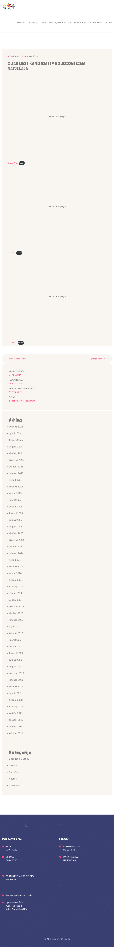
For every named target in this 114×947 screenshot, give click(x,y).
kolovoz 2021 (16, 733)
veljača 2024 (16, 600)
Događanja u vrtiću (37, 22)
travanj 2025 (16, 513)
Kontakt (108, 22)
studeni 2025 (16, 466)
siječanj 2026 (16, 453)
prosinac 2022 (16, 673)
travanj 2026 (16, 440)
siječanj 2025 (16, 533)
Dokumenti (80, 22)
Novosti (13, 778)
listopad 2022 (16, 680)
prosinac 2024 (16, 540)
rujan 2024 (15, 560)
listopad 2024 (16, 553)
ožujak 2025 (15, 520)
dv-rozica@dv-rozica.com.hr (22, 401)
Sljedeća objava (97, 359)
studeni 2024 (16, 546)
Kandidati (11, 253)
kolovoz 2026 (16, 426)
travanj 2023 (16, 653)
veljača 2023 (16, 666)
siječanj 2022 (16, 720)
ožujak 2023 (15, 660)
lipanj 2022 (15, 693)
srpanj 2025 (15, 493)
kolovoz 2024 (16, 566)
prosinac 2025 (16, 460)
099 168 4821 (15, 392)
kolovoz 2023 (16, 633)
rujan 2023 (15, 626)
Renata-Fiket (13, 163)
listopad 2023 (16, 620)
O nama (21, 22)
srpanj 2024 (15, 573)
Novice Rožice (94, 22)
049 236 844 (15, 375)
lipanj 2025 (15, 500)
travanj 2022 (16, 706)
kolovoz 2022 (16, 686)
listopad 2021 (16, 726)
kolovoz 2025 (16, 486)
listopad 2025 (16, 473)
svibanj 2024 (16, 580)
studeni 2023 (16, 613)
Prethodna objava (18, 359)
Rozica (16, 56)
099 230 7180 (15, 383)
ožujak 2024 (15, 593)
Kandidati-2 (12, 343)
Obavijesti (14, 785)
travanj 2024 (16, 586)
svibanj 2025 (16, 506)
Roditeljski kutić (57, 22)
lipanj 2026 (15, 433)
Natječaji (13, 772)
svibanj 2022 (16, 700)
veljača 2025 (16, 526)
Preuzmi (22, 163)
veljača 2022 (16, 713)
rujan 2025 (15, 480)
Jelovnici (13, 765)
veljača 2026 (16, 446)
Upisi (69, 22)
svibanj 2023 (16, 646)
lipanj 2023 (15, 640)
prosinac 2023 (16, 606)
